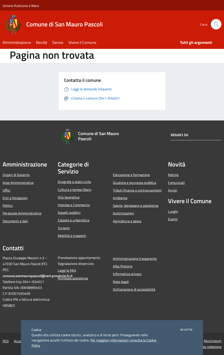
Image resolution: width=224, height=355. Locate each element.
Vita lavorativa (68, 197)
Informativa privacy (127, 273)
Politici (8, 205)
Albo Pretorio (122, 266)
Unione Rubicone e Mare (21, 5)
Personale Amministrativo (22, 213)
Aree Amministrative (18, 182)
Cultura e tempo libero (74, 189)
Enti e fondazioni (15, 198)
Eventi (173, 219)
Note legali (121, 281)
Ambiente (120, 198)
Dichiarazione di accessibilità (134, 289)
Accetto (186, 329)
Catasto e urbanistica (73, 220)
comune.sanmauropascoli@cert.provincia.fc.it (38, 275)
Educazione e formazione (131, 174)
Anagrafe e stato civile (74, 181)
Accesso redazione (207, 346)
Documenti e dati (15, 221)
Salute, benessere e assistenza (135, 205)
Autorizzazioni (123, 213)
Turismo (64, 228)
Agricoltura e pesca (127, 221)
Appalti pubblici (69, 212)
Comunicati (176, 182)
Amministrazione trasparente (135, 258)
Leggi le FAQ (67, 270)
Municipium (212, 340)
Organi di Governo (16, 174)
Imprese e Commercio (74, 205)
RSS (6, 341)
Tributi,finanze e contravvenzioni (137, 190)
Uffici (6, 190)
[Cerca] (216, 24)
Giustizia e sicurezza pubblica (134, 182)
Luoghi (173, 211)
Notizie (173, 174)
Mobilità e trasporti (72, 235)
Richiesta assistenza (73, 278)
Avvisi (172, 190)
